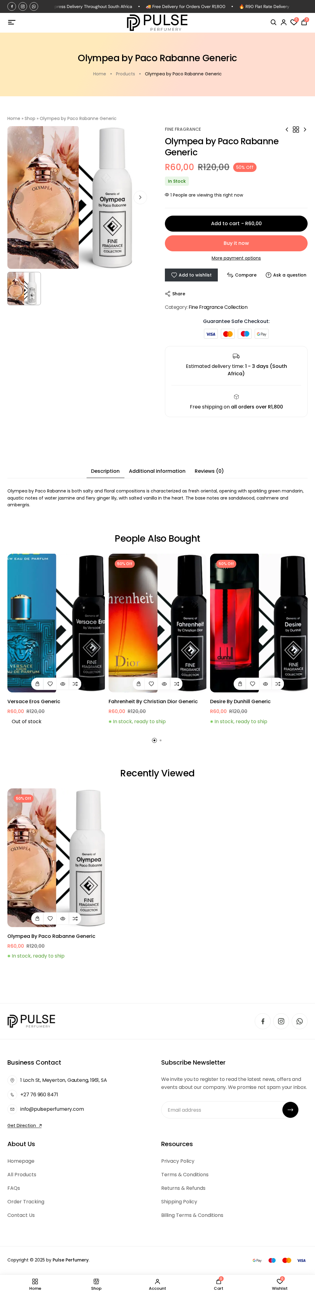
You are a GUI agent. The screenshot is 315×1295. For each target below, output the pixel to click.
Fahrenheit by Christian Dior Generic (153, 701)
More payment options (236, 258)
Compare (246, 275)
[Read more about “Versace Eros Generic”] (37, 684)
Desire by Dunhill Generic (240, 701)
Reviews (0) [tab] (209, 471)
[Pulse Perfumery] (157, 22)
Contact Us (21, 1215)
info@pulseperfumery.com (52, 1109)
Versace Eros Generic (33, 701)
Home (13, 118)
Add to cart (236, 223)
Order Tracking (25, 1201)
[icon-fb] (11, 6)
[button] (140, 197)
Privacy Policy (177, 1161)
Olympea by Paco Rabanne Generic (51, 936)
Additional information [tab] (157, 471)
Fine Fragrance (183, 129)
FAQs (13, 1188)
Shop (30, 118)
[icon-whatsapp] (34, 6)
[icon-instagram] (22, 6)
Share (178, 294)
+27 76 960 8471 (39, 1094)
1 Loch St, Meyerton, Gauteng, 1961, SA (63, 1080)
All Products (21, 1174)
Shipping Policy (179, 1201)
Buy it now (236, 243)
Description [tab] (105, 471)
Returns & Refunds (183, 1188)
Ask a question (289, 275)
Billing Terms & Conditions (192, 1215)
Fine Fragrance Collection (218, 307)
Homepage (20, 1161)
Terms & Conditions (185, 1174)
